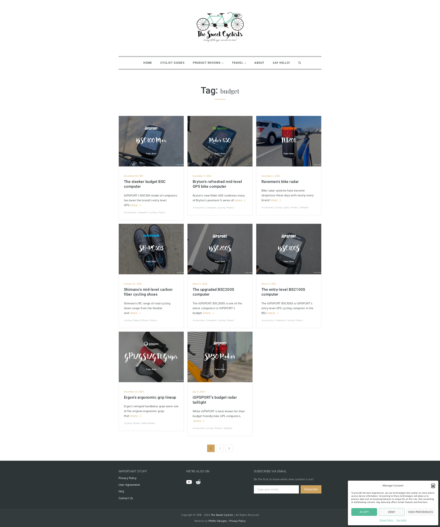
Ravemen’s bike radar (280, 182)
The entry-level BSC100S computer (283, 292)
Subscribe (311, 489)
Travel (237, 62)
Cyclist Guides (172, 62)
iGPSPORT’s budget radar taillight (215, 400)
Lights (286, 207)
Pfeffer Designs (217, 520)
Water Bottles (148, 423)
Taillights (304, 207)
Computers (142, 212)
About (259, 62)
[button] (433, 485)
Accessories (130, 212)
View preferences (420, 512)
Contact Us (126, 498)
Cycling (152, 212)
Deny (391, 512)
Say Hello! (402, 520)
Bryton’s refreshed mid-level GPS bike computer (217, 184)
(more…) (135, 205)
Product (161, 212)
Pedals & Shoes (140, 320)
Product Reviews (207, 62)
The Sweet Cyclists (222, 514)
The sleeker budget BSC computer (145, 184)
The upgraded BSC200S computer (213, 292)
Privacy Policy (386, 520)
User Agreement (129, 484)
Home (147, 62)
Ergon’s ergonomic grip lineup (150, 397)
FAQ (121, 491)
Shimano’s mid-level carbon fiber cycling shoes (148, 292)
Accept (364, 512)
